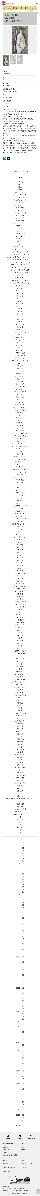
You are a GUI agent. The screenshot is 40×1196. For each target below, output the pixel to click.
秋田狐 (20, 757)
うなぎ (20, 275)
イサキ (20, 231)
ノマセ (20, 482)
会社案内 (5, 1164)
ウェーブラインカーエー (20, 252)
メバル (20, 581)
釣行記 (20, 788)
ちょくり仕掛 (21, 459)
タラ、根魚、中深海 (20, 446)
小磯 (20, 664)
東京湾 (20, 705)
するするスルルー (20, 407)
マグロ (20, 550)
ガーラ (20, 293)
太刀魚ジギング (20, 651)
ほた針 (20, 545)
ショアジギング (20, 392)
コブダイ (20, 350)
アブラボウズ (21, 223)
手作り (20, 677)
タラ (20, 443)
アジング (20, 218)
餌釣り (20, 796)
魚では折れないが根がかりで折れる (20, 799)
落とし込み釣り (20, 767)
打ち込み (20, 684)
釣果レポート (20, 8)
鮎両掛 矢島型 (20, 814)
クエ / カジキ (20, 324)
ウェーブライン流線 (20, 272)
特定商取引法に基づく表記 (10, 1155)
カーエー (20, 290)
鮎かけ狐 (20, 804)
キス (20, 309)
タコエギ (20, 423)
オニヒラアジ (21, 285)
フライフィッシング (20, 524)
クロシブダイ (21, 337)
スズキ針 (20, 402)
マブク (20, 560)
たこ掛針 (20, 428)
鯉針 (20, 822)
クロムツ (20, 342)
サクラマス (20, 358)
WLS (20, 189)
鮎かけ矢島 (20, 806)
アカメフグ (20, 205)
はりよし (20, 490)
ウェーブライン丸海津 (20, 270)
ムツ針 (20, 570)
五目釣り (20, 614)
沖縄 (20, 710)
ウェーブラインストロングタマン (20, 257)
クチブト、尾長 (20, 332)
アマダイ (20, 226)
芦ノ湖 (20, 765)
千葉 (20, 633)
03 (23, 856)
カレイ (20, 301)
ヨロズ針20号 (20, 586)
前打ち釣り (20, 625)
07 (23, 845)
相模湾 (20, 742)
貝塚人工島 (20, 775)
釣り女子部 (20, 783)
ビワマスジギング (20, 506)
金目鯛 (20, 780)
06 (23, 848)
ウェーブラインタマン (20, 265)
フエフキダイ (21, 511)
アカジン (20, 197)
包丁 (20, 627)
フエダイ (20, 508)
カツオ (20, 298)
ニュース (5, 1160)
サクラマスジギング (20, 360)
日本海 (20, 692)
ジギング (20, 373)
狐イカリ (20, 731)
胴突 (20, 760)
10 (23, 868)
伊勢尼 (20, 617)
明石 (20, 697)
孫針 (20, 656)
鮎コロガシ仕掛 (20, 809)
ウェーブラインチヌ (20, 267)
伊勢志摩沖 (20, 620)
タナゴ (20, 438)
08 (23, 843)
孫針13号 (20, 659)
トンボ (20, 475)
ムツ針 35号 (20, 573)
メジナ (20, 576)
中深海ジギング (20, 602)
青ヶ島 (20, 791)
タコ (20, 420)
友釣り (20, 635)
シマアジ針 (20, 386)
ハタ (20, 485)
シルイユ (20, 397)
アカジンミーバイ (20, 200)
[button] (35, 40)
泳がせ (20, 718)
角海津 (20, 773)
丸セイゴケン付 (20, 607)
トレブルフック (20, 472)
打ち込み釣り (21, 687)
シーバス (20, 371)
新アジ (20, 690)
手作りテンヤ (21, 679)
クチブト (20, 329)
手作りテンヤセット (20, 682)
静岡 (20, 793)
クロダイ (20, 340)
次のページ (27, 171)
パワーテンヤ (21, 493)
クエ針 (20, 327)
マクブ (20, 547)
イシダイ (20, 236)
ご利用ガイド (6, 1152)
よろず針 (20, 583)
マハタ (20, 557)
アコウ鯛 (20, 208)
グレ (20, 335)
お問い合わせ (6, 1171)
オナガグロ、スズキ (20, 280)
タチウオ (20, 430)
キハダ (20, 314)
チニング (20, 449)
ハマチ (20, 487)
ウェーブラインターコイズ (21, 262)
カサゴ (20, 296)
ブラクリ (20, 529)
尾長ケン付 (20, 674)
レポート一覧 (24, 1147)
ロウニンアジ (21, 589)
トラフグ (20, 467)
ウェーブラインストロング (21, 254)
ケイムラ (20, 345)
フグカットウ (21, 516)
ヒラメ (20, 500)
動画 (22, 1160)
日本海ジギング (20, 695)
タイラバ (20, 418)
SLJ (20, 187)
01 (23, 861)
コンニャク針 (21, 355)
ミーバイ (20, 563)
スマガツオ (20, 405)
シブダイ (20, 381)
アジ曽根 (20, 221)
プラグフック (21, 526)
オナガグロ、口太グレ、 (20, 283)
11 (23, 866)
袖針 (20, 770)
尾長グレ (20, 672)
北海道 (20, 630)
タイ (20, 415)
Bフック (20, 182)
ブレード (20, 534)
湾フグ (20, 729)
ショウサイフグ (20, 394)
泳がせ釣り (20, 721)
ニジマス (20, 480)
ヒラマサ (20, 498)
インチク (20, 244)
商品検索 (5, 1147)
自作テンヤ (20, 762)
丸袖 (20, 609)
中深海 (20, 599)
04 (23, 853)
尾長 (20, 669)
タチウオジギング (20, 433)
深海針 (20, 726)
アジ (20, 210)
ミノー (20, 565)
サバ (20, 363)
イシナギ (20, 239)
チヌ (20, 451)
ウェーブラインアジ (20, 249)
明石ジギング (21, 700)
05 (23, 850)
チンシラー (20, 462)
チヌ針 (20, 454)
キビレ (20, 319)
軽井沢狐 (20, 778)
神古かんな (20, 754)
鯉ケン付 (20, 819)
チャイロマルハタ (20, 456)
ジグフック (20, 376)
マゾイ (20, 552)
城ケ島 (20, 640)
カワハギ (20, 303)
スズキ (20, 399)
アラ (20, 228)
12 (23, 863)
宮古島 (20, 661)
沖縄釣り (20, 716)
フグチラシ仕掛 (20, 519)
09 (23, 871)
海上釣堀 (20, 723)
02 (23, 858)
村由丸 (20, 703)
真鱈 (20, 747)
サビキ (20, 366)
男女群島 (20, 739)
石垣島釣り (20, 749)
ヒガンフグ (20, 495)
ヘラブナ (20, 542)
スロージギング (20, 410)
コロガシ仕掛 (21, 353)
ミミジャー (20, 568)
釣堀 (20, 786)
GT (20, 184)
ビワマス (20, 503)
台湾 (20, 638)
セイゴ (20, 412)
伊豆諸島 (20, 622)
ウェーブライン (20, 246)
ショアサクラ (21, 389)
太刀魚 (20, 648)
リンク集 (23, 1167)
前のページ (13, 171)
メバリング (20, 578)
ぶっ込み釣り (21, 521)
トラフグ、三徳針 (20, 469)
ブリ (20, 532)
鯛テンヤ (20, 827)
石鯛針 (20, 752)
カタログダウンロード (9, 1167)
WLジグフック (20, 195)
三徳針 (20, 594)
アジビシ (20, 215)
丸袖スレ (20, 612)
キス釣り (20, 311)
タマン (20, 441)
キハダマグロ (21, 316)
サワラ (20, 368)
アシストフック (20, 213)
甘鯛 (20, 736)
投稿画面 (23, 1150)
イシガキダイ (21, 233)
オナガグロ (20, 278)
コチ (20, 348)
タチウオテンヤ (20, 436)
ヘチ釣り (20, 539)
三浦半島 (20, 596)
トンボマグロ (21, 477)
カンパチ (20, 306)
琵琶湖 (20, 734)
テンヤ (20, 464)
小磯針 (20, 666)
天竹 (20, 646)
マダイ (20, 555)
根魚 (20, 708)
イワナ (20, 241)
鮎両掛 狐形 (20, 811)
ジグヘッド (20, 379)
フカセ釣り (20, 513)
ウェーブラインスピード (20, 259)
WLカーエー (20, 192)
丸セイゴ (20, 604)
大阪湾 (20, 643)
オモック (20, 288)
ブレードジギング (20, 537)
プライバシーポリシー (27, 1164)
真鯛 (20, 744)
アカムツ (20, 202)
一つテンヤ (20, 591)
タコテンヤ (20, 425)
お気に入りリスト (7, 1150)
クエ (20, 322)
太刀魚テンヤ (21, 653)
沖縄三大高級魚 (20, 713)
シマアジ (20, 384)
